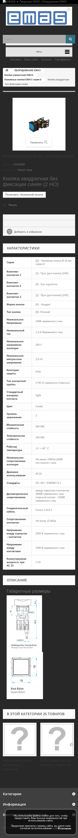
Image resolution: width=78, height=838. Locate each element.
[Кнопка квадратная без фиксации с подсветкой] (57, 739)
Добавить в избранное (27, 231)
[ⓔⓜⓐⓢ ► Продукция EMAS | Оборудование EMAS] (39, 2)
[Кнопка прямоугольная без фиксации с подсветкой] (20, 739)
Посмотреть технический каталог (24, 194)
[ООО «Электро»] (39, 16)
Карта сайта (31, 59)
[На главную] (6, 70)
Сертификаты (62, 59)
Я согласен (64, 828)
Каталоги (46, 59)
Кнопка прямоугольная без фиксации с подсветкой (17, 765)
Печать (13, 205)
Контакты (15, 59)
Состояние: (10, 170)
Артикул (8, 164)
